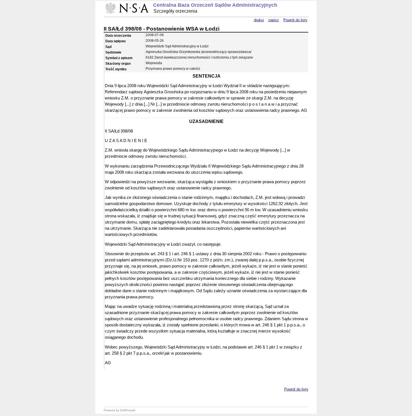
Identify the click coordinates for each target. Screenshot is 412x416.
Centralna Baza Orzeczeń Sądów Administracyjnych (215, 5)
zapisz (273, 20)
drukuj (259, 20)
